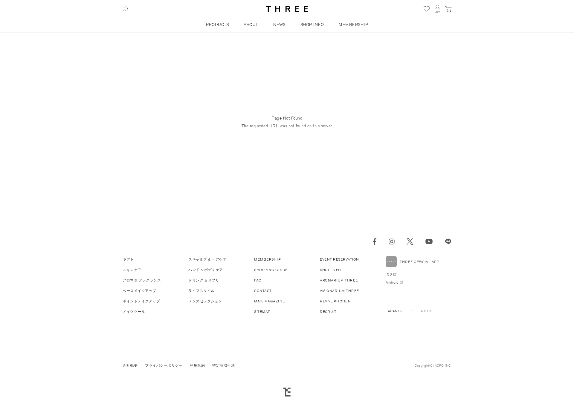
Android (392, 282)
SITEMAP (262, 311)
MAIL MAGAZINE (269, 301)
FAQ (258, 280)
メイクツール (134, 311)
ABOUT (251, 24)
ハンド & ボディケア (205, 269)
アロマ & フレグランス (142, 280)
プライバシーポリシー (163, 365)
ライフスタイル (201, 290)
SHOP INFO (312, 24)
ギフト (128, 259)
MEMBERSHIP (353, 24)
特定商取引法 (223, 365)
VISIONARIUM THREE (339, 290)
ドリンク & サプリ (203, 280)
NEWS (279, 24)
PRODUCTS (217, 24)
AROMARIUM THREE (339, 280)
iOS (389, 274)
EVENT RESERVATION (339, 259)
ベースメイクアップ (139, 290)
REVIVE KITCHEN (335, 301)
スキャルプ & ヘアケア (207, 259)
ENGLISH (427, 311)
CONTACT (263, 290)
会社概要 (130, 365)
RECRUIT (328, 311)
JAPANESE (395, 311)
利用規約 (197, 365)
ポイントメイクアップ (141, 301)
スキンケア (132, 269)
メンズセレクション (205, 301)
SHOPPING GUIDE (270, 269)
